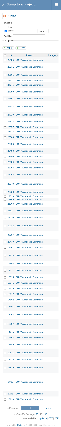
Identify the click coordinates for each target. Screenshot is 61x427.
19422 (11, 270)
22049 (11, 184)
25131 (11, 80)
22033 (11, 192)
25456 (11, 60)
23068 (11, 137)
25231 (11, 67)
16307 (11, 324)
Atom (44, 418)
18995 (11, 277)
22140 (11, 156)
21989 (11, 199)
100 (45, 414)
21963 (11, 204)
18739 (11, 288)
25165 (11, 75)
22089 (11, 162)
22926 (11, 144)
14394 (11, 337)
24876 (11, 85)
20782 (11, 225)
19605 (11, 263)
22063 (11, 167)
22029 (11, 196)
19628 (11, 255)
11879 (11, 367)
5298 (10, 393)
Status (10, 31)
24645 (11, 106)
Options (10, 41)
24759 (11, 91)
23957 (11, 127)
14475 (11, 332)
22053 (11, 174)
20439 (11, 242)
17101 (11, 306)
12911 (11, 352)
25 (37, 414)
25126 (11, 399)
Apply (9, 48)
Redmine (21, 425)
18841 (11, 283)
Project (30, 55)
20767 (11, 235)
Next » (48, 408)
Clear (22, 48)
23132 (11, 131)
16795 (11, 314)
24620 (11, 114)
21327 (11, 210)
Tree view (11, 16)
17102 (11, 299)
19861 (11, 247)
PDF (56, 418)
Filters (9, 27)
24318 (11, 121)
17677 (11, 294)
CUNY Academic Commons (29, 60)
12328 (11, 359)
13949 (11, 344)
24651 (11, 98)
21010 (11, 217)
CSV (50, 418)
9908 (10, 382)
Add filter (8, 36)
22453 (11, 151)
